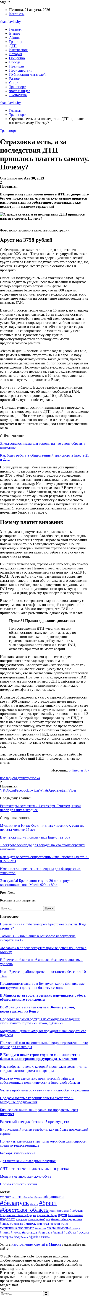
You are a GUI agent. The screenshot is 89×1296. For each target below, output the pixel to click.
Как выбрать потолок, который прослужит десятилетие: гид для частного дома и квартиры (43, 1069)
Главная (15, 29)
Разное (14, 79)
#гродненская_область (13, 1215)
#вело (53, 1210)
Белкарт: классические (17, 1153)
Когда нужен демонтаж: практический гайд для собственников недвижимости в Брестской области (40, 1080)
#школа (45, 1237)
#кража (77, 1219)
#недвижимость (57, 1228)
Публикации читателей (27, 74)
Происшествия (20, 70)
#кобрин (44, 1219)
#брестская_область (24, 1210)
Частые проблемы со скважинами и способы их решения (44, 1090)
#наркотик (40, 1228)
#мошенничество (12, 1228)
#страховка (31, 778)
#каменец (33, 1219)
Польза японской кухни (18, 1184)
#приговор (45, 1232)
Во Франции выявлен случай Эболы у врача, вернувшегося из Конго (37, 1009)
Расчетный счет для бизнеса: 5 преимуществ (34, 1122)
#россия (83, 1232)
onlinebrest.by (79, 770)
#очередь (74, 1228)
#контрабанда (61, 1219)
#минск (30, 1223)
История (15, 54)
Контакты (16, 14)
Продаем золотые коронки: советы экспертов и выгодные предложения (36, 1100)
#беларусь (8, 778)
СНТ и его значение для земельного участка (34, 1169)
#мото (64, 1223)
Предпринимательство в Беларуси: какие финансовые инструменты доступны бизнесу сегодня (42, 986)
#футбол (34, 1237)
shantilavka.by (10, 21)
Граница (15, 42)
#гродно (31, 1215)
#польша (29, 1232)
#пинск (5, 1232)
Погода (15, 62)
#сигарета (6, 1237)
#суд (17, 1237)
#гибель (76, 1210)
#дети (62, 1215)
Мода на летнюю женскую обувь (25, 1176)
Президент (17, 66)
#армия (38, 1197)
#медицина (16, 1223)
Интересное (18, 50)
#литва (4, 1223)
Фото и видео (19, 91)
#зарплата (7, 1219)
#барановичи (53, 1197)
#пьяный (58, 1232)
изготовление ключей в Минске (36, 1244)
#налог (29, 1228)
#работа (70, 1232)
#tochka (5, 1197)
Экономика (18, 95)
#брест (48, 1203)
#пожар (16, 1232)
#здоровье (21, 1219)
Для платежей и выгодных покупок (28, 1161)
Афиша (14, 37)
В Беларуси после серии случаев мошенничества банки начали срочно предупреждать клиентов (40, 1057)
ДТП (13, 46)
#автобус (29, 1197)
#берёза (34, 1204)
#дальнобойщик (47, 1215)
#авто (17, 1196)
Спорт (14, 83)
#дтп (19, 778)
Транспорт (17, 87)
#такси (24, 1237)
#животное (75, 1215)
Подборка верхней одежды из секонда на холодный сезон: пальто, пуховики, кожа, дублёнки (40, 1021)
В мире (14, 33)
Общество (17, 58)
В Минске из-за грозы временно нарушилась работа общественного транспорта (43, 997)
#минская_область (48, 1223)
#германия (63, 1210)
